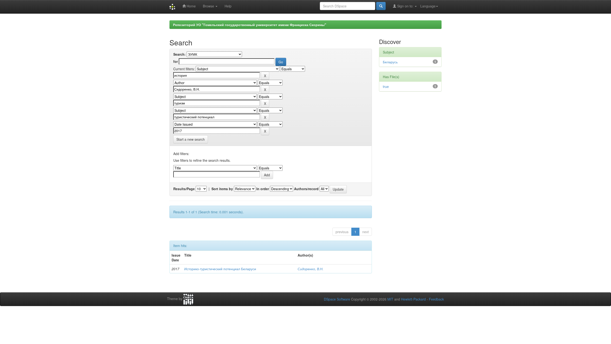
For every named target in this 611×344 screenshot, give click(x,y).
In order (262, 188)
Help (228, 6)
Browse (209, 6)
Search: (179, 54)
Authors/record (306, 188)
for (175, 61)
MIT (390, 299)
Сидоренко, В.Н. (310, 268)
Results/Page (184, 188)
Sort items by (222, 188)
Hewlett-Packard (413, 299)
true (386, 86)
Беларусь (390, 61)
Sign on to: (405, 6)
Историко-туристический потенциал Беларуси (220, 268)
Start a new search (190, 139)
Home (191, 6)
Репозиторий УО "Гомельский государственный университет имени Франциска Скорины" (249, 24)
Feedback (436, 299)
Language (428, 6)
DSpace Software (337, 299)
